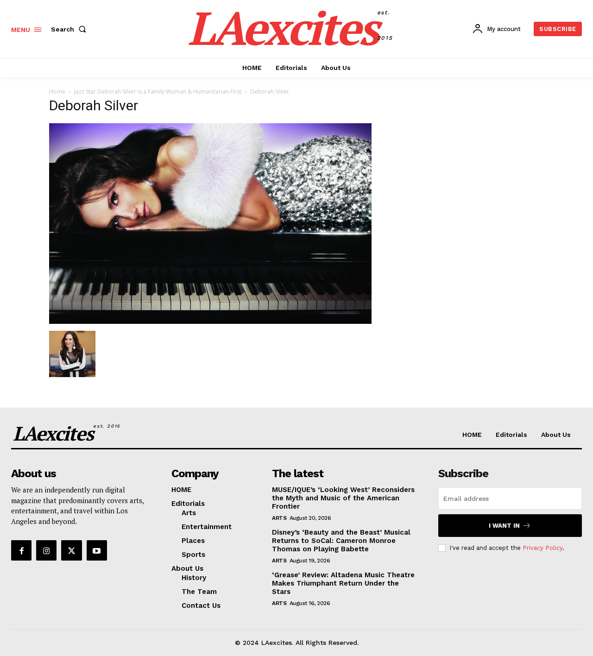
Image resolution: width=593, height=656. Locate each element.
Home (57, 91)
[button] (70, 29)
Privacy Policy (542, 547)
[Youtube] (97, 550)
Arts (279, 518)
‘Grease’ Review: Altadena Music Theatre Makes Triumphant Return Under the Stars (343, 583)
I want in (504, 525)
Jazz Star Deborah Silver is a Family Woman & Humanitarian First (157, 91)
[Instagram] (46, 550)
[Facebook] (21, 550)
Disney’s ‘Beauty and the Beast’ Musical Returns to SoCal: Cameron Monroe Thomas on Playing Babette (341, 540)
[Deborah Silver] (210, 321)
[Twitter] (71, 550)
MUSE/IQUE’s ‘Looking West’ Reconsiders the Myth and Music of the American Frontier (343, 498)
